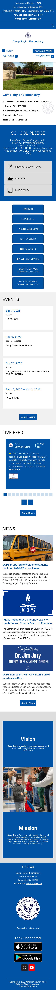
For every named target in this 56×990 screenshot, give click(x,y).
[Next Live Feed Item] (30, 502)
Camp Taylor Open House (19, 345)
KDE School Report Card (26, 15)
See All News (28, 703)
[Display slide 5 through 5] (21, 494)
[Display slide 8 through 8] (34, 494)
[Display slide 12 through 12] (50, 494)
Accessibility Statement (28, 928)
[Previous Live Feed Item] (24, 502)
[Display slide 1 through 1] (5, 494)
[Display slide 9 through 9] (38, 494)
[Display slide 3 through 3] (13, 494)
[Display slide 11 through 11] (46, 494)
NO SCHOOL (13, 319)
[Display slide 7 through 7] (30, 494)
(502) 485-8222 (34, 883)
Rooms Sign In (43, 51)
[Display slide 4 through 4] (17, 494)
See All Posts (28, 513)
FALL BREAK (13, 397)
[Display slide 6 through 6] (25, 494)
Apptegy (33, 986)
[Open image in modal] (13, 476)
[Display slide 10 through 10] (42, 494)
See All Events (28, 417)
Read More (14, 469)
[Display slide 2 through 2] (9, 494)
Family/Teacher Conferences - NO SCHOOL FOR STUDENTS (27, 372)
